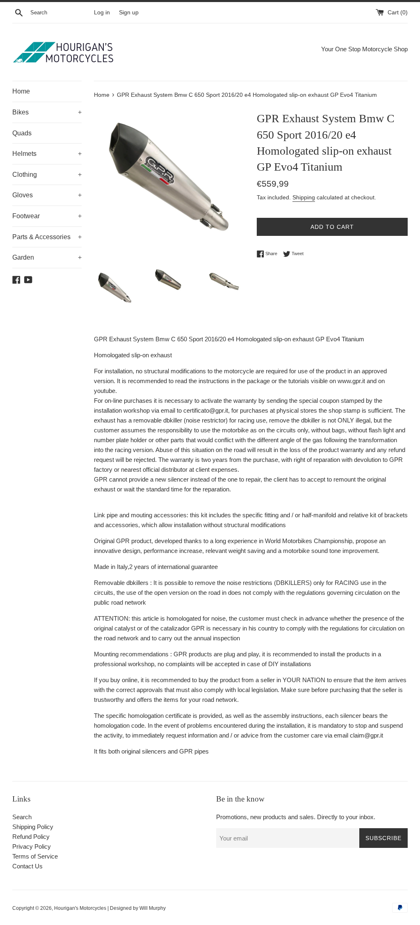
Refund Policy (31, 836)
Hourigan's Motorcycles (80, 908)
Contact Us (27, 866)
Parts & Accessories (47, 236)
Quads (22, 133)
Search (22, 816)
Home (21, 91)
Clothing (47, 174)
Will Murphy (152, 908)
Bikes (47, 112)
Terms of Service (35, 856)
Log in (102, 12)
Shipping (303, 197)
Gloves (47, 195)
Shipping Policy (32, 826)
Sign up (129, 12)
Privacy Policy (31, 846)
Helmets (47, 153)
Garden (47, 257)
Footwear (47, 215)
